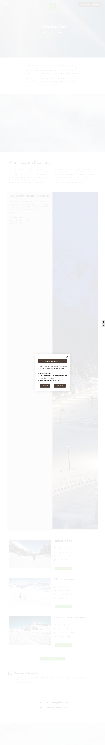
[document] (52, 372)
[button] (67, 357)
